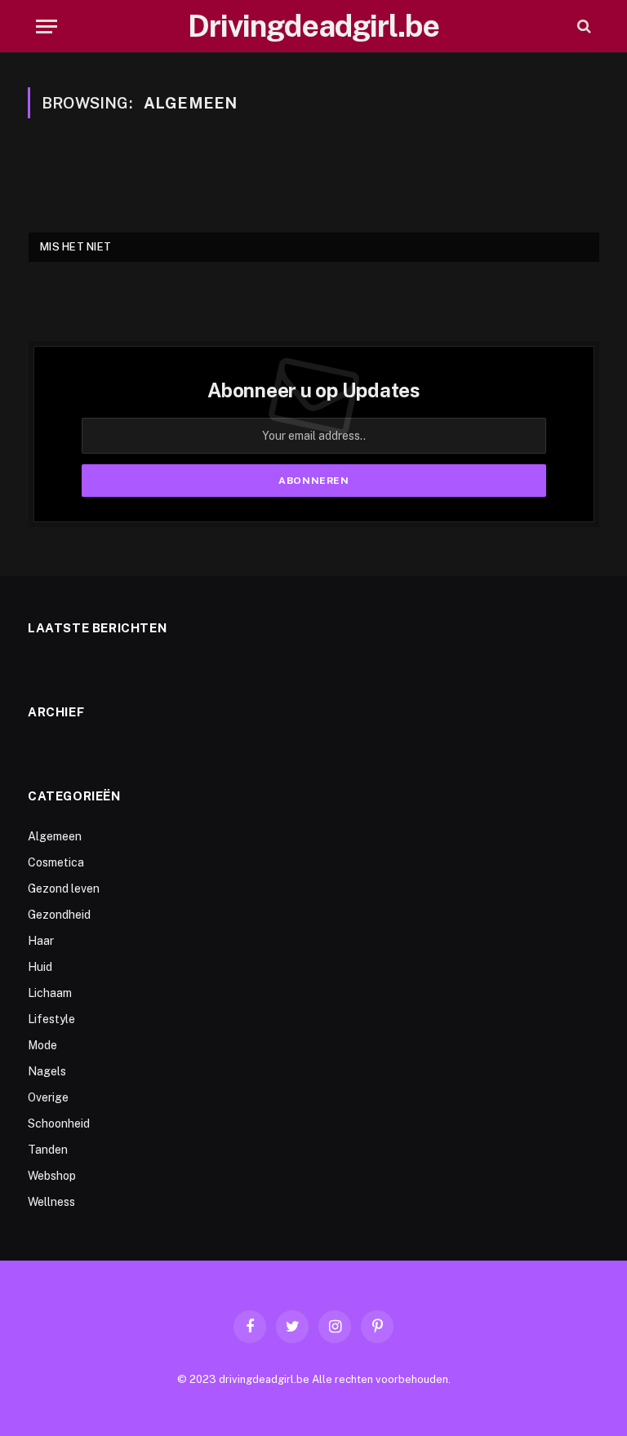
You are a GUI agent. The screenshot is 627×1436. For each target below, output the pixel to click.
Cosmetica (56, 862)
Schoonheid (59, 1123)
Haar (41, 940)
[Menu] (46, 26)
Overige (48, 1097)
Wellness (51, 1201)
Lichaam (50, 992)
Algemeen (55, 836)
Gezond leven (64, 888)
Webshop (52, 1175)
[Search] (582, 26)
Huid (40, 966)
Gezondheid (59, 914)
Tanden (48, 1149)
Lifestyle (51, 1019)
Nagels (47, 1071)
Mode (42, 1045)
